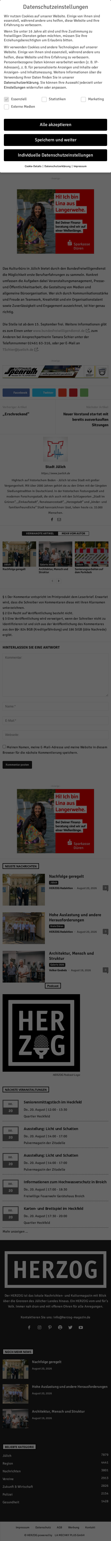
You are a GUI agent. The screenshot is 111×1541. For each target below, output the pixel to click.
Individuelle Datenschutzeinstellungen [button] (55, 155)
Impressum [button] (80, 166)
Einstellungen (15, 87)
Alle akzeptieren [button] (56, 124)
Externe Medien (23, 106)
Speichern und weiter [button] (55, 140)
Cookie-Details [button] (33, 166)
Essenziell (19, 99)
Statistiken (57, 99)
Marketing (96, 99)
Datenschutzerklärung (21, 82)
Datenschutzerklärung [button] (57, 166)
